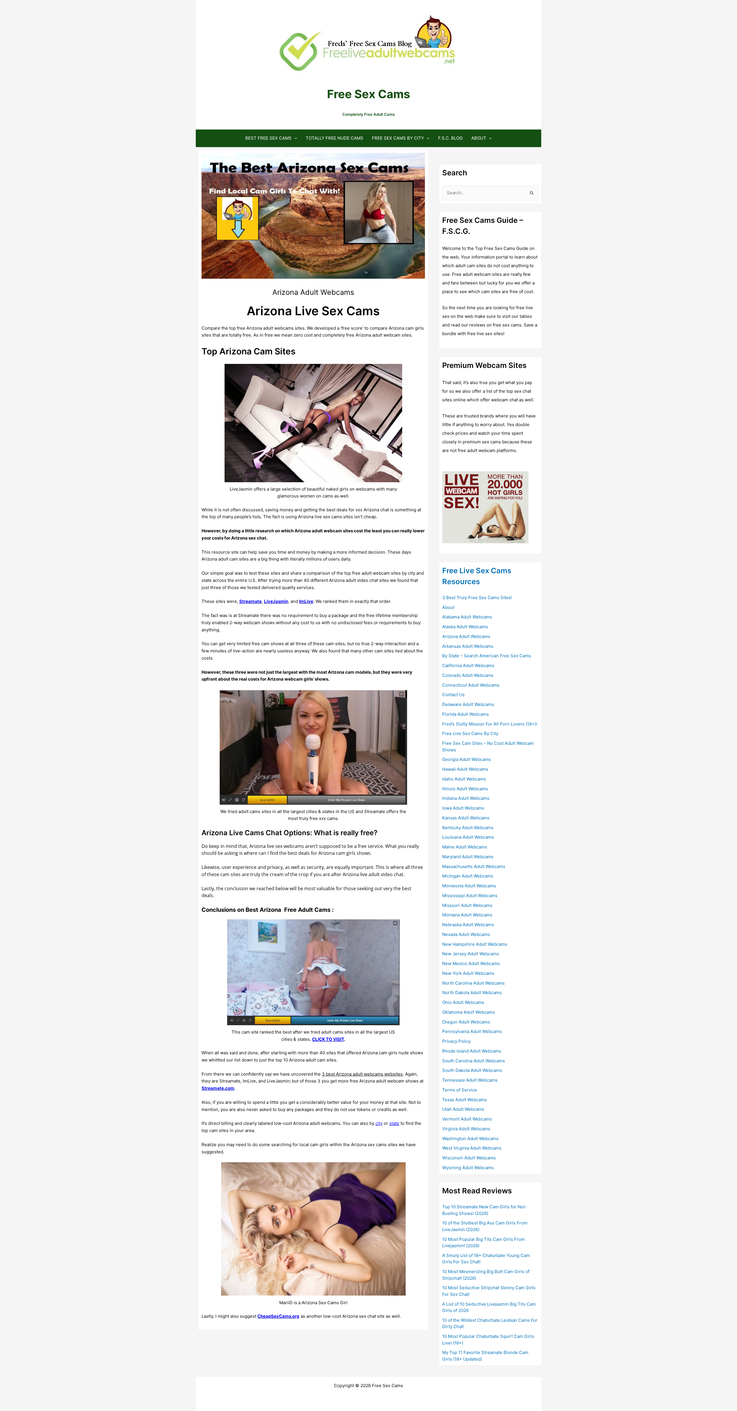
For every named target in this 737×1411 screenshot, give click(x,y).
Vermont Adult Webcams (467, 1119)
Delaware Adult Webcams (468, 704)
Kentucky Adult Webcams (467, 827)
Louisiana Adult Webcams (468, 837)
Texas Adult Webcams (464, 1099)
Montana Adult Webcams (467, 915)
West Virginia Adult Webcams (472, 1148)
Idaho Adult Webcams (464, 779)
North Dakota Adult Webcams (472, 992)
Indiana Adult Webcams (465, 798)
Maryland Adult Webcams (467, 856)
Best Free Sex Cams (268, 138)
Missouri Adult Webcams (467, 905)
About (478, 138)
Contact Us (453, 694)
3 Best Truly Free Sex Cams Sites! (477, 597)
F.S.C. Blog (450, 138)
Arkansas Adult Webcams (467, 646)
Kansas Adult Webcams (465, 818)
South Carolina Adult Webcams (473, 1061)
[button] (294, 138)
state (394, 1123)
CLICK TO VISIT (328, 1039)
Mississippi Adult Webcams (469, 895)
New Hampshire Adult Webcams (474, 944)
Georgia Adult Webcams (466, 759)
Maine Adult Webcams (464, 847)
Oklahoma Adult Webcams (468, 1012)
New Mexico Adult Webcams (471, 963)
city (379, 1123)
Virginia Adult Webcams (466, 1128)
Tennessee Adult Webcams (469, 1080)
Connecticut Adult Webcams (470, 685)
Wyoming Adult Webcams (468, 1167)
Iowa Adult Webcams (463, 808)
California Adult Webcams (468, 665)
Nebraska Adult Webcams (468, 924)
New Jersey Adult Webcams (470, 953)
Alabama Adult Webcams (467, 617)
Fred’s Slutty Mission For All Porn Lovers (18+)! (489, 724)
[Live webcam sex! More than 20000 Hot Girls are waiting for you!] (485, 507)
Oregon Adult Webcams (466, 1022)
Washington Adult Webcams (470, 1138)
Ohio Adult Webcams (463, 1002)
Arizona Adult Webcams (466, 636)
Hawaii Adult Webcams (465, 769)
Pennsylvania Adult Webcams (472, 1031)
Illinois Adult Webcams (465, 788)
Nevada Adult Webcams (466, 934)
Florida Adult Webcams (465, 714)
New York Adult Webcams (468, 973)
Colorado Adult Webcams (467, 675)
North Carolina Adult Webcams (473, 983)
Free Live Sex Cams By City (470, 733)
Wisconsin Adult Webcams (469, 1158)
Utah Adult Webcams (463, 1109)
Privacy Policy (456, 1041)
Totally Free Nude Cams (334, 138)
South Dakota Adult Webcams (472, 1070)
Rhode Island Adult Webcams (471, 1051)
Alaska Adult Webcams (465, 626)
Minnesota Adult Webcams (469, 885)
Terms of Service (459, 1090)
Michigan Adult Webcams (467, 876)
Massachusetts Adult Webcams (473, 866)
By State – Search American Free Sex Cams (486, 655)
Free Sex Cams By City (398, 138)
